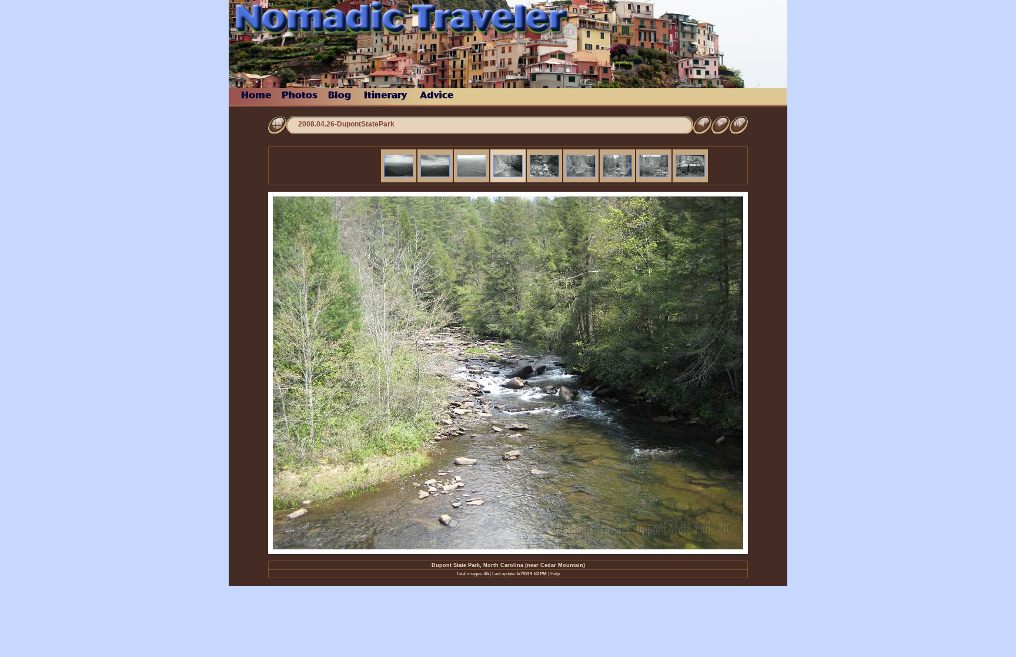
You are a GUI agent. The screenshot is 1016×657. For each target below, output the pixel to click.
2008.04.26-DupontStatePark (346, 124)
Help (555, 573)
